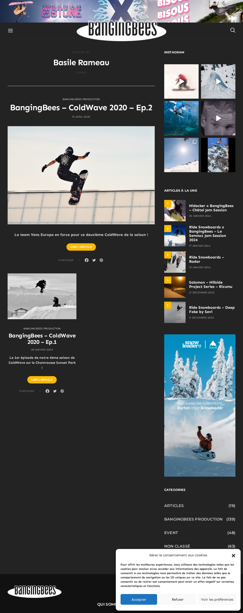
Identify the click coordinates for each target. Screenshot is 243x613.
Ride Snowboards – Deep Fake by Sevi (212, 309)
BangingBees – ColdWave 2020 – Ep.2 (81, 107)
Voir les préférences (217, 599)
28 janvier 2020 (42, 349)
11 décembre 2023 (201, 317)
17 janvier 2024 (199, 245)
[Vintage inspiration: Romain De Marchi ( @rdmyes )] (181, 81)
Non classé (177, 546)
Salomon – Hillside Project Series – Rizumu (210, 284)
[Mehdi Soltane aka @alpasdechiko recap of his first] (218, 81)
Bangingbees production (81, 99)
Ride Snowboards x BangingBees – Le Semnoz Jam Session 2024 (207, 233)
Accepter (138, 599)
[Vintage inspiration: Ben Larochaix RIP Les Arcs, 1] (218, 155)
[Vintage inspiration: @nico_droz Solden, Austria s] (181, 118)
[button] (233, 555)
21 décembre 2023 (201, 292)
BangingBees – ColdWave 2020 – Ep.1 (42, 338)
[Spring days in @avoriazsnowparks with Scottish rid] (181, 155)
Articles (174, 505)
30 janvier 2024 (200, 215)
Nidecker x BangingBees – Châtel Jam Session (211, 207)
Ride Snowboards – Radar (206, 259)
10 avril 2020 (81, 116)
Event (171, 532)
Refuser (178, 599)
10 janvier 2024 (200, 267)
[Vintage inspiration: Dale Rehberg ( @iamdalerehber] (218, 118)
